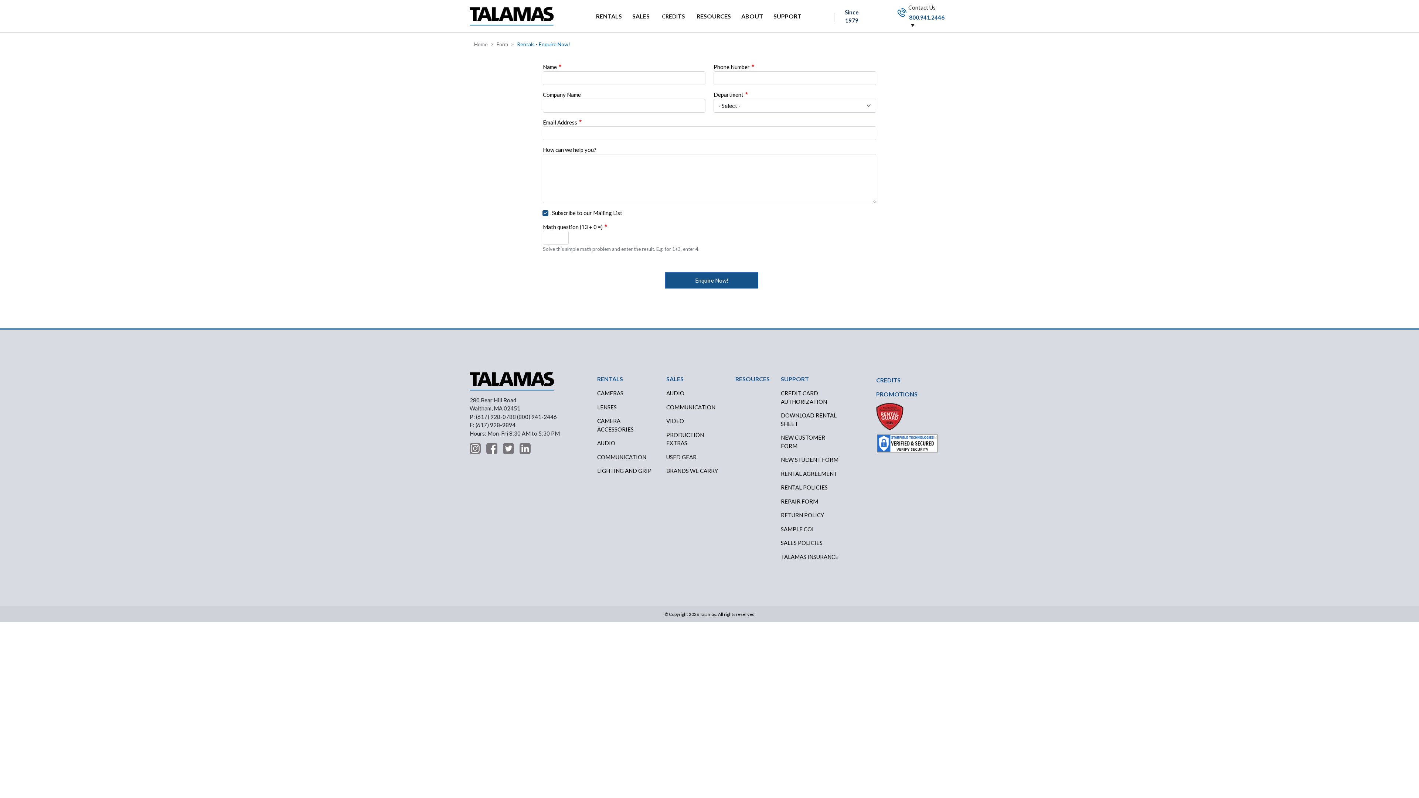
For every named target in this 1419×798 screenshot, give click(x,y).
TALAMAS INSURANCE (809, 556)
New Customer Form (803, 441)
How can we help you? (569, 149)
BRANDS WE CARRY (692, 470)
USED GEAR (681, 457)
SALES (641, 16)
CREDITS (673, 16)
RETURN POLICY (802, 515)
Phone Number (732, 67)
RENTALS (609, 16)
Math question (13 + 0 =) (573, 227)
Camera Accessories (615, 425)
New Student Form (809, 459)
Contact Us (926, 12)
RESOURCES (714, 16)
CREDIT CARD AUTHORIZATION (804, 397)
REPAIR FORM (799, 501)
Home (481, 44)
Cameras (610, 393)
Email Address (560, 122)
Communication (621, 457)
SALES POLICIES (802, 542)
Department (728, 94)
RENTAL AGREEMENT (809, 473)
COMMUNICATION (690, 407)
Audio (606, 443)
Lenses (607, 407)
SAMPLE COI (797, 529)
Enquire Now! (711, 280)
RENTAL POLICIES (804, 487)
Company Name (562, 94)
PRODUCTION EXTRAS (685, 439)
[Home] (512, 16)
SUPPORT (787, 16)
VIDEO (675, 420)
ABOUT (752, 16)
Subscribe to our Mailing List (587, 212)
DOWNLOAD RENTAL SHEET (809, 419)
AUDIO (675, 393)
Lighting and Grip (624, 470)
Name (550, 67)
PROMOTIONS (897, 394)
